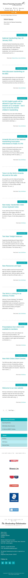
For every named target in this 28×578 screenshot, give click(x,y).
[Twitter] (13, 563)
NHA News (23, 58)
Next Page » (11, 410)
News (20, 58)
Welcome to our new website (12, 388)
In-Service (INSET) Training (8, 429)
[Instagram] (17, 10)
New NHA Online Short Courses (13, 358)
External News (15, 58)
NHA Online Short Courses (8, 426)
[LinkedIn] (9, 563)
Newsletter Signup (8, 10)
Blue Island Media (15, 574)
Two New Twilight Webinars (12, 236)
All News (4, 438)
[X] (14, 10)
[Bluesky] (21, 10)
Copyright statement (5, 535)
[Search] (3, 8)
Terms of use (3, 532)
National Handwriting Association (14, 3)
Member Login (8, 8)
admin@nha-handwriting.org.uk (10, 548)
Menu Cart (21, 8)
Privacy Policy (4, 533)
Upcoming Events (6, 422)
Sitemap (2, 537)
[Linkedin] (19, 10)
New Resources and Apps (11, 266)
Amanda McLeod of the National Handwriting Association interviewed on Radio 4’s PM (13, 141)
